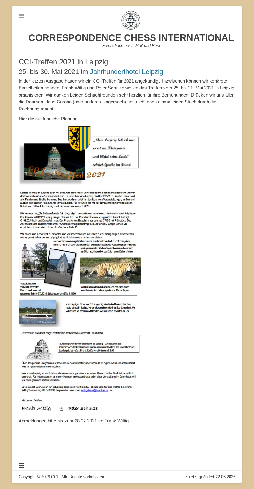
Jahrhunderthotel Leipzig (126, 72)
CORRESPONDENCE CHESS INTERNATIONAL (131, 37)
